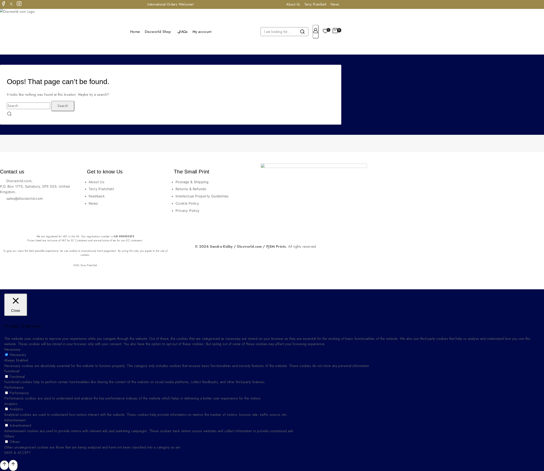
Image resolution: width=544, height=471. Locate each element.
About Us (293, 4)
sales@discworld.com (24, 198)
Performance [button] (14, 387)
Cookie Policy (187, 203)
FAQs (183, 31)
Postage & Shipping (192, 182)
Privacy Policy (188, 210)
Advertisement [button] (15, 420)
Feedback (97, 196)
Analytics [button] (11, 403)
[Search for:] (29, 105)
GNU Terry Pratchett (85, 265)
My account (202, 31)
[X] (11, 4)
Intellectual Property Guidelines (202, 196)
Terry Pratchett (315, 4)
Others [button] (9, 436)
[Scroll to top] (4, 465)
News (334, 4)
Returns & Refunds (191, 189)
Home (135, 31)
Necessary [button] (12, 349)
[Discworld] (23, 32)
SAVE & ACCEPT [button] (17, 452)
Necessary (18, 354)
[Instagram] (19, 4)
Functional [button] (11, 371)
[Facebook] (3, 4)
